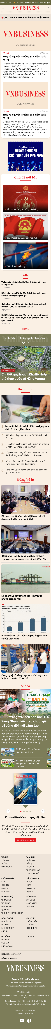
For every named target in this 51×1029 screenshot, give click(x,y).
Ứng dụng (30, 906)
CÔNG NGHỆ (31, 897)
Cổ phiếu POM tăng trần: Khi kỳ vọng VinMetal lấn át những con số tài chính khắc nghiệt (26, 454)
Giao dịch (5, 888)
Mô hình (5, 925)
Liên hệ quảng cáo (9, 958)
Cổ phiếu (5, 885)
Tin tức (29, 882)
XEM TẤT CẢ (25, 329)
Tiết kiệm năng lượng (15, 266)
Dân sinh (6, 53)
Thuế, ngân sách (33, 870)
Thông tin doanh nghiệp (12, 913)
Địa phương (6, 867)
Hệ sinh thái (31, 928)
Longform (40, 338)
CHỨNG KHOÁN (7, 878)
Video (15, 338)
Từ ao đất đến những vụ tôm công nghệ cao (28, 750)
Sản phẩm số (31, 903)
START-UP (30, 918)
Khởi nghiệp (31, 921)
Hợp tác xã (6, 921)
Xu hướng (30, 900)
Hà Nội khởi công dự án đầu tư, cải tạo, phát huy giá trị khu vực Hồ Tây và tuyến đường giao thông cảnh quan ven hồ (24, 318)
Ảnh (7, 338)
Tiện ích (29, 891)
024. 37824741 (15, 954)
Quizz (25, 342)
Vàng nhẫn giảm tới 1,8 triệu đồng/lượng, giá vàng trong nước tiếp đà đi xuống (25, 462)
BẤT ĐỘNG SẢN (32, 878)
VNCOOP (30, 936)
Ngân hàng (31, 860)
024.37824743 (27, 1013)
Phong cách (7, 946)
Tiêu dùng (5, 903)
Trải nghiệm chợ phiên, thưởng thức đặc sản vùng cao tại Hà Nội (23, 283)
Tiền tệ (29, 863)
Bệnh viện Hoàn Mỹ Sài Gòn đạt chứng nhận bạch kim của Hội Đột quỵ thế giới (23, 294)
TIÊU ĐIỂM (5, 857)
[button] (43, 811)
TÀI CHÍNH (30, 857)
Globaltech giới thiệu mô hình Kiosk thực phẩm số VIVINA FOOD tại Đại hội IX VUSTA (23, 305)
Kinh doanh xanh (8, 928)
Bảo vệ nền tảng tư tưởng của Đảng (21, 209)
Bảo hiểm (30, 867)
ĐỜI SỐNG (5, 936)
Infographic (26, 338)
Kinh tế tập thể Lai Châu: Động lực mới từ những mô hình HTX (28, 763)
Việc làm (5, 943)
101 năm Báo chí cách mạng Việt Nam (25, 817)
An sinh (4, 931)
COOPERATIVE (7, 918)
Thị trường (6, 900)
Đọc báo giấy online (25, 840)
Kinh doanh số (32, 873)
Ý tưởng (30, 925)
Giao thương (7, 906)
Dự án (28, 885)
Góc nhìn (5, 891)
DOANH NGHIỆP (7, 897)
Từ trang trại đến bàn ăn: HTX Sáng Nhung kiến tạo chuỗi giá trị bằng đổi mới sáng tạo (25, 721)
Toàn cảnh (31, 888)
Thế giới (5, 863)
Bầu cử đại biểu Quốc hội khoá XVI (21, 237)
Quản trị (5, 910)
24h (3, 882)
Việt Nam (5, 860)
